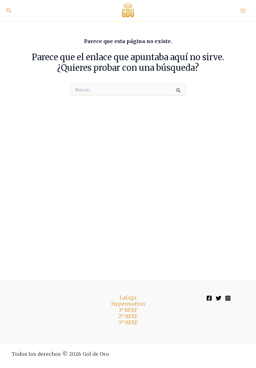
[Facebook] (209, 298)
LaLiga (128, 297)
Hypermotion (128, 304)
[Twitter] (218, 298)
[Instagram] (228, 298)
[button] (9, 11)
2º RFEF (128, 316)
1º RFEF (128, 310)
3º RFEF (128, 322)
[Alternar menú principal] (243, 10)
